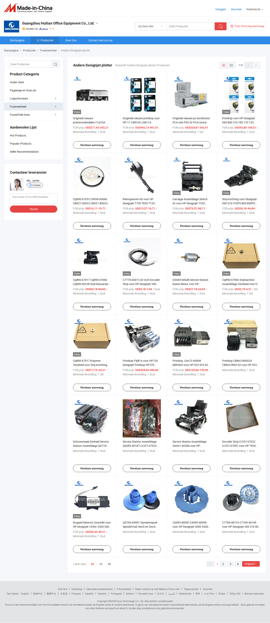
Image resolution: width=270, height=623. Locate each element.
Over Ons (70, 40)
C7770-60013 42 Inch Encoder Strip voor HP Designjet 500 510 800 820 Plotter (141, 284)
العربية (171, 593)
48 (109, 564)
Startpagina (17, 40)
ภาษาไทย (209, 593)
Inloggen (220, 9)
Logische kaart (19, 98)
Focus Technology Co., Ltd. (129, 601)
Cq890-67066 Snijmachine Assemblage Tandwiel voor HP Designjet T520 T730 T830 (240, 284)
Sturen (34, 209)
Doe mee (236, 9)
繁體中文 (51, 593)
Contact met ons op (100, 40)
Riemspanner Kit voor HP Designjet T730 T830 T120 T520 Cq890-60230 (139, 203)
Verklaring (76, 589)
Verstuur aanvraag (92, 145)
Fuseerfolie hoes (20, 114)
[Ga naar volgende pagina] (256, 65)
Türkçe (221, 593)
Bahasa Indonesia (254, 593)
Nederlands (185, 593)
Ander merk (17, 82)
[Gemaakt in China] (29, 7)
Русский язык (145, 593)
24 (92, 564)
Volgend (249, 564)
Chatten (36, 185)
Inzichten (207, 589)
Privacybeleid (124, 589)
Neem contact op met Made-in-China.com (157, 589)
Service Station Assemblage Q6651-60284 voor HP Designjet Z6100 (189, 446)
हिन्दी (197, 593)
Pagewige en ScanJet (23, 90)
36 (100, 564)
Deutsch (102, 593)
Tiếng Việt (234, 593)
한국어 (160, 593)
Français (76, 593)
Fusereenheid (18, 106)
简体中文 (37, 593)
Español (89, 593)
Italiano (130, 593)
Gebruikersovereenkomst (99, 589)
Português (116, 593)
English (25, 593)
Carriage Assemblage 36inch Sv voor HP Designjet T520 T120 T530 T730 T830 (190, 203)
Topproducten (191, 589)
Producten (47, 40)
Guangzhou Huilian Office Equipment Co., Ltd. (58, 23)
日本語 (63, 593)
